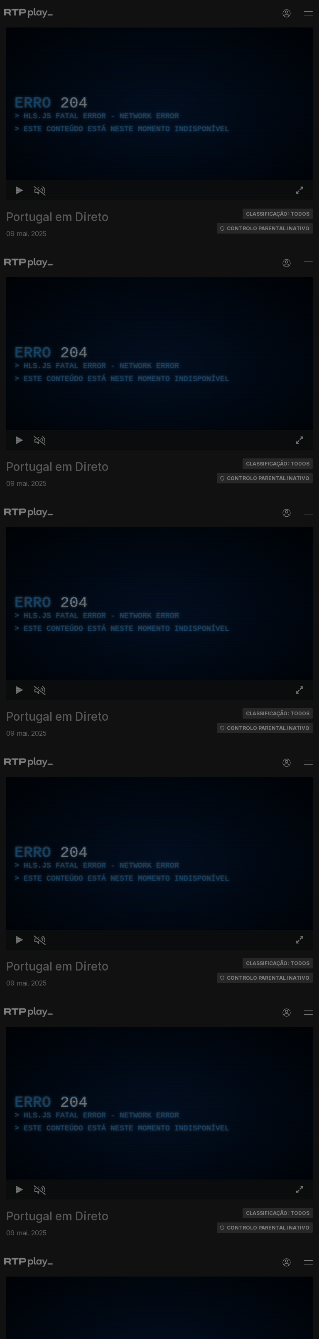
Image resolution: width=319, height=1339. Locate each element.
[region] (159, 669)
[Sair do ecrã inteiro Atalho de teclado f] (306, 1329)
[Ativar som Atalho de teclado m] (33, 1329)
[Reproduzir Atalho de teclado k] (13, 1329)
